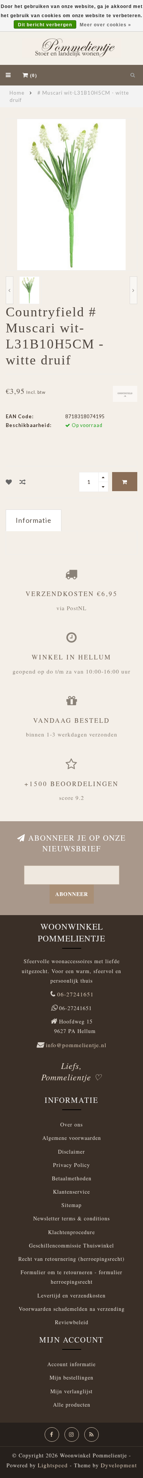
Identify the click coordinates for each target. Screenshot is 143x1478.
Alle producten (71, 1404)
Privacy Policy (71, 1165)
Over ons (71, 1124)
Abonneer (71, 894)
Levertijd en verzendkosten (71, 1295)
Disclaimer (71, 1151)
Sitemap (71, 1205)
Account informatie (71, 1364)
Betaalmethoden (72, 1178)
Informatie (33, 520)
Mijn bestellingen (71, 1377)
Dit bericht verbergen (45, 24)
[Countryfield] (125, 393)
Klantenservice (71, 1191)
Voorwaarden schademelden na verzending (72, 1308)
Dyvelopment (119, 1465)
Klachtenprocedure (71, 1232)
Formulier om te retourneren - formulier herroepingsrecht (71, 1276)
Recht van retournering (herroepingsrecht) (71, 1258)
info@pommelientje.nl (76, 1045)
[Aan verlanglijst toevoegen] (9, 481)
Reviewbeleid (71, 1322)
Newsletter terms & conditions (71, 1218)
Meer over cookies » (105, 24)
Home (17, 93)
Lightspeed (53, 1465)
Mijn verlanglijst (71, 1391)
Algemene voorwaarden (71, 1137)
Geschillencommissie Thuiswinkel (71, 1245)
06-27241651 (75, 994)
